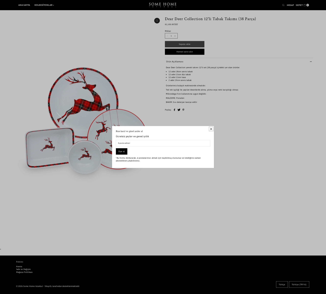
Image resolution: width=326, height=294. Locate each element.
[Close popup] (211, 129)
